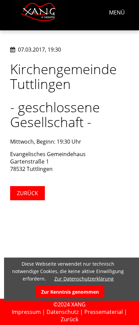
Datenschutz (63, 312)
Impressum (26, 312)
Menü (117, 12)
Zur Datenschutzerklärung (84, 278)
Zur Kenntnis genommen (70, 292)
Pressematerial (103, 312)
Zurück (27, 193)
